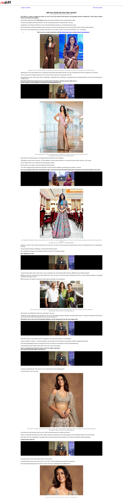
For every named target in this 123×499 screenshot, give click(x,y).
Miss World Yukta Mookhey (81, 32)
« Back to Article (25, 7)
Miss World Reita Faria (66, 32)
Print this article (97, 7)
